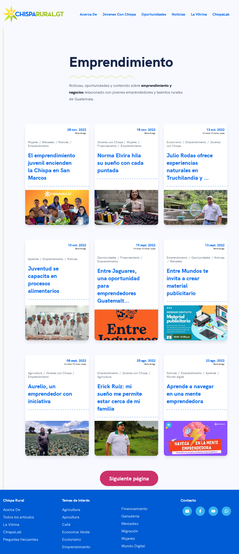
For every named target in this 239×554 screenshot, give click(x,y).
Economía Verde (76, 531)
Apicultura (70, 516)
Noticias (178, 14)
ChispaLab (220, 14)
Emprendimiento (38, 146)
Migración (129, 530)
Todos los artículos (18, 516)
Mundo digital (175, 376)
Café (66, 524)
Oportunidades (153, 14)
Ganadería (130, 515)
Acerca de (88, 14)
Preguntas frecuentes (20, 539)
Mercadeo (48, 142)
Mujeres (33, 142)
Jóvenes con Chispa (119, 14)
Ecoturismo (174, 142)
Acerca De (11, 509)
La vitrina (199, 14)
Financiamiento (107, 146)
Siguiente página (129, 478)
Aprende (33, 259)
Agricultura (35, 373)
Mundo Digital (133, 545)
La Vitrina (11, 524)
